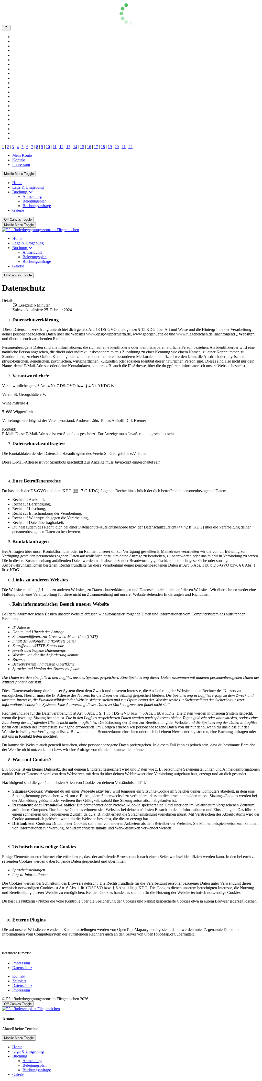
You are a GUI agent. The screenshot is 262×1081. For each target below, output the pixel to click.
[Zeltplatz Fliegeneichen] (31, 1009)
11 (55, 146)
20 (117, 146)
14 (75, 146)
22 (130, 146)
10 (48, 146)
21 (124, 146)
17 (96, 146)
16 (89, 146)
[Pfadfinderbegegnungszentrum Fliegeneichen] (40, 230)
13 (68, 146)
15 (82, 146)
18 (103, 146)
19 (110, 146)
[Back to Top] (6, 27)
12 (61, 146)
